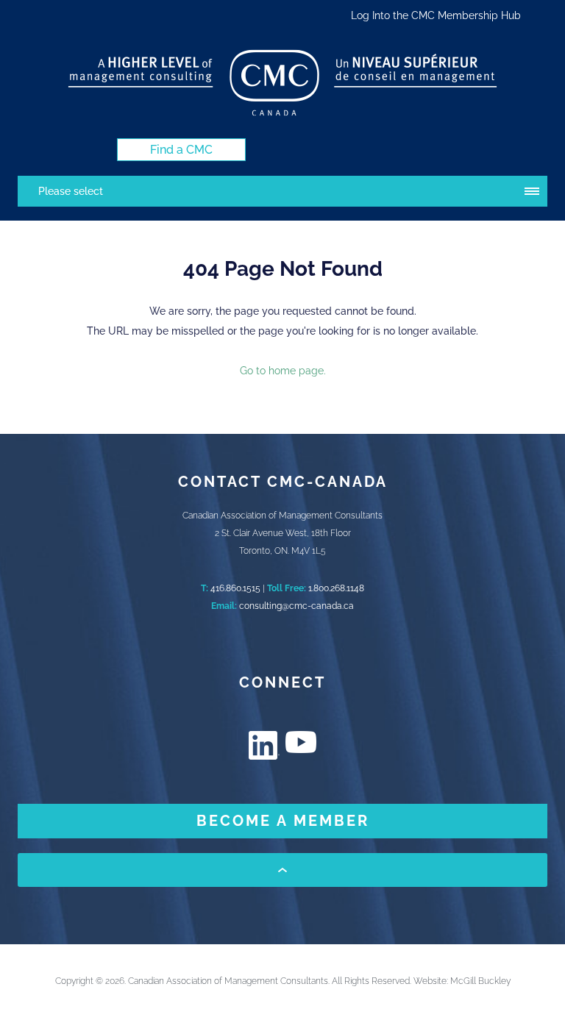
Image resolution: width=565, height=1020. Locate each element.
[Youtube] (300, 742)
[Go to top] (282, 870)
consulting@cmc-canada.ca (296, 606)
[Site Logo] (282, 82)
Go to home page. (283, 371)
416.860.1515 (235, 588)
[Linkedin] (264, 745)
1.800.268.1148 (336, 588)
